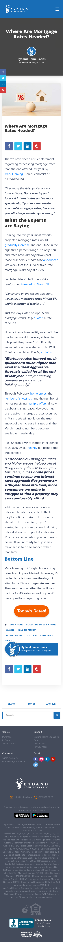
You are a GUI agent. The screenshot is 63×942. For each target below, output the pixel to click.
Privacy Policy (40, 747)
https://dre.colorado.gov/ (39, 855)
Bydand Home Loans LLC (46, 737)
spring (8, 641)
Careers (38, 740)
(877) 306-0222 (49, 650)
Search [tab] (12, 704)
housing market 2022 (17, 635)
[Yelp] (53, 759)
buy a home (16, 625)
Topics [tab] (31, 704)
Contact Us (39, 743)
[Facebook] (35, 759)
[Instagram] (41, 759)
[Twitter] (35, 764)
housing (10, 630)
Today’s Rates (9, 743)
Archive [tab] (51, 704)
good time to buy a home (41, 625)
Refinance (7, 740)
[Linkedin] (47, 759)
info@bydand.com (30, 650)
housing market (27, 630)
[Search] (57, 715)
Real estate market (44, 635)
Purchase (6, 737)
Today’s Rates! (31, 611)
